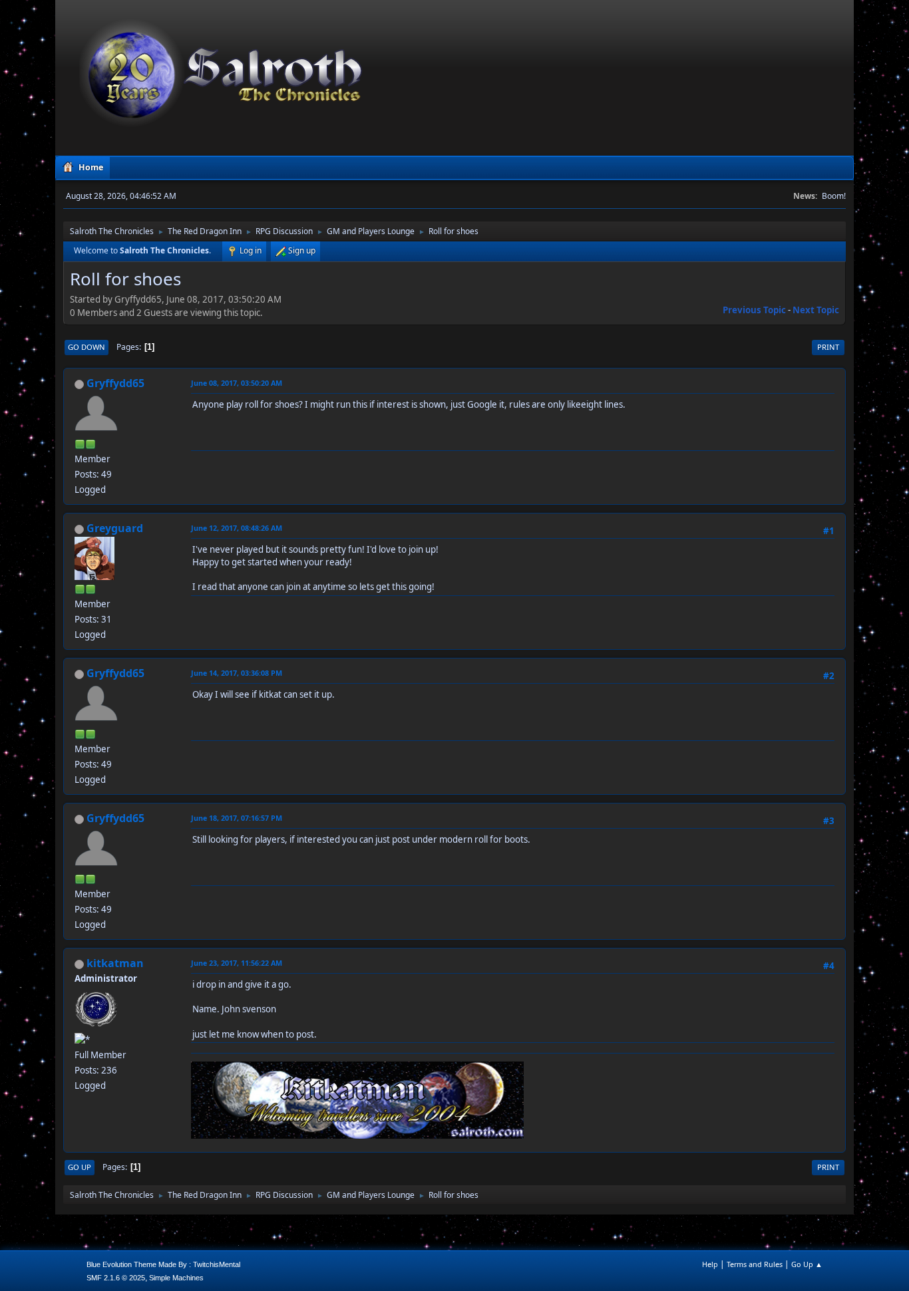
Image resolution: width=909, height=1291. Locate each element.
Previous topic (754, 310)
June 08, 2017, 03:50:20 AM (236, 383)
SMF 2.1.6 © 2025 (116, 1278)
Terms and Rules (755, 1264)
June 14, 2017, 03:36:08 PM (236, 673)
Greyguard (115, 528)
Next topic (816, 310)
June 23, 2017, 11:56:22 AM (236, 963)
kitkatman (115, 963)
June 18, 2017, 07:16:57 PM (236, 818)
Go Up (79, 1167)
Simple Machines (176, 1278)
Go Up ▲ (806, 1264)
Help (710, 1264)
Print (828, 347)
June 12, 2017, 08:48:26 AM (236, 528)
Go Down (86, 347)
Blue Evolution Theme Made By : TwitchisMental (163, 1264)
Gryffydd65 (115, 383)
